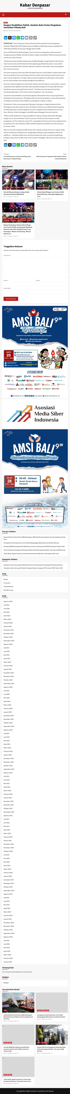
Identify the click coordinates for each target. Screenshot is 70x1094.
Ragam (19, 220)
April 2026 (7, 616)
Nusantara (6, 220)
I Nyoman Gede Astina (11, 565)
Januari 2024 (8, 712)
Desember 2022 (9, 758)
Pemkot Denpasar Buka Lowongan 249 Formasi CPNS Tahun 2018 (42, 568)
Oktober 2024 (8, 680)
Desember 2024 (9, 673)
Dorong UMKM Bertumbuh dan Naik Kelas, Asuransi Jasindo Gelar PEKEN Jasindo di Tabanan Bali (34, 546)
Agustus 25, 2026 (46, 1019)
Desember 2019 (9, 880)
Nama (6, 280)
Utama (5, 22)
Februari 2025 (8, 665)
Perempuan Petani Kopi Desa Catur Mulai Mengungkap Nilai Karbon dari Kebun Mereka (31, 543)
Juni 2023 (7, 737)
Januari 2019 (8, 919)
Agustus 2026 (8, 601)
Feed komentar (8, 586)
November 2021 (9, 805)
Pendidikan (44, 1042)
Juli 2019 (6, 897)
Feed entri (7, 583)
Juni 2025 (7, 651)
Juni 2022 (7, 780)
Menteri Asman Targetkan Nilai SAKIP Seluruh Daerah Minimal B (51, 156)
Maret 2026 (7, 619)
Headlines (6, 187)
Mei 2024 (7, 698)
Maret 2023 (7, 748)
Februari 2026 (8, 623)
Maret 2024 (7, 705)
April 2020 (7, 865)
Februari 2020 (8, 872)
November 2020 (9, 847)
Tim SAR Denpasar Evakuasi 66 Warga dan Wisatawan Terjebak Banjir (17, 156)
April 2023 (7, 744)
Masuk (6, 579)
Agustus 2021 (8, 815)
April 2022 (7, 787)
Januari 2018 (8, 962)
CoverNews (41, 1091)
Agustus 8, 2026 (13, 236)
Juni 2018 (7, 944)
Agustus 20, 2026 (46, 1053)
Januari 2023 (8, 755)
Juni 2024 (7, 694)
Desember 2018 (9, 922)
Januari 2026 (8, 626)
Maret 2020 (7, 869)
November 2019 (9, 883)
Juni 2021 (7, 822)
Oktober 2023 (8, 723)
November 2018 (9, 926)
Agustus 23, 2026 (13, 1053)
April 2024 (7, 701)
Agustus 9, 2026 (46, 198)
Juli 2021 (6, 819)
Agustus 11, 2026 (13, 196)
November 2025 (9, 633)
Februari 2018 (8, 958)
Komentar (7, 255)
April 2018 (7, 951)
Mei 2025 (7, 655)
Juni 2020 (7, 858)
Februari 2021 (8, 837)
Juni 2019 (7, 901)
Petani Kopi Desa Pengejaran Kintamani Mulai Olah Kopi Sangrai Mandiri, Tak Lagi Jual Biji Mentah (34, 550)
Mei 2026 (7, 612)
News (12, 187)
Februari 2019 (8, 915)
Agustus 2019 (8, 894)
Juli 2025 (6, 648)
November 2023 (9, 719)
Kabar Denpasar (35, 5)
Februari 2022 (8, 794)
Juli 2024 (6, 690)
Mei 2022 (7, 783)
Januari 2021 (8, 840)
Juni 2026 (7, 608)
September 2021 (9, 812)
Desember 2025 (9, 630)
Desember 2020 (9, 844)
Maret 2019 (7, 912)
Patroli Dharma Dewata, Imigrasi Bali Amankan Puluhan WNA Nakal (16, 193)
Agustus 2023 (8, 730)
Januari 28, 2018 (14, 30)
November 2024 (9, 676)
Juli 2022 (6, 776)
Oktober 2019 (8, 887)
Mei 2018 (7, 947)
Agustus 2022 (8, 773)
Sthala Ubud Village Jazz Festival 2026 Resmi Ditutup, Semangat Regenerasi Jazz (50, 194)
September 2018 (9, 933)
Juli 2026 (6, 605)
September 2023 (9, 726)
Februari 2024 (8, 708)
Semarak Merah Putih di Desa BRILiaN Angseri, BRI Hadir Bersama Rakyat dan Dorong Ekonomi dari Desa (35, 538)
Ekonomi (10, 218)
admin (6, 30)
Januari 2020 (8, 876)
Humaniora (23, 218)
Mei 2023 (7, 740)
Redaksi (6, 983)
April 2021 (7, 830)
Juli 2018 (6, 940)
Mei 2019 (7, 905)
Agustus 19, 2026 (13, 1083)
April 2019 (7, 908)
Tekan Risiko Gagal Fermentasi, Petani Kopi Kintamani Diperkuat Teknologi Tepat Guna (31, 553)
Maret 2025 (7, 662)
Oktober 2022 (8, 765)
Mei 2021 (7, 826)
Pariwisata (17, 187)
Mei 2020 (7, 862)
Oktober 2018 (8, 930)
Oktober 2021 (8, 808)
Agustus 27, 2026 (13, 1021)
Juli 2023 (6, 733)
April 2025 (7, 658)
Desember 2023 (9, 715)
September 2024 (9, 683)
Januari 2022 (8, 798)
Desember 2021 (9, 801)
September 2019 (9, 890)
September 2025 (9, 640)
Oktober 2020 (8, 851)
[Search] (66, 14)
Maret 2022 (7, 790)
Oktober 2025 (8, 637)
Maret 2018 (7, 955)
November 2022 (9, 762)
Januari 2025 (8, 669)
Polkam (23, 187)
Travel (24, 220)
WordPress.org (8, 590)
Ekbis (5, 218)
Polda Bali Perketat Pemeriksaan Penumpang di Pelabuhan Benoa (42, 565)
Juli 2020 (6, 855)
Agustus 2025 (8, 644)
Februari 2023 (8, 751)
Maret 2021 (7, 833)
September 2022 (9, 769)
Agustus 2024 (8, 687)
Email (38, 280)
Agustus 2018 (8, 937)
